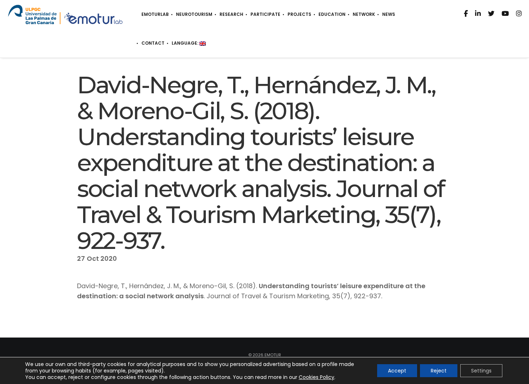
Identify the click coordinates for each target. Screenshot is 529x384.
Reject (439, 370)
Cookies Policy (316, 377)
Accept (397, 370)
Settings (481, 370)
